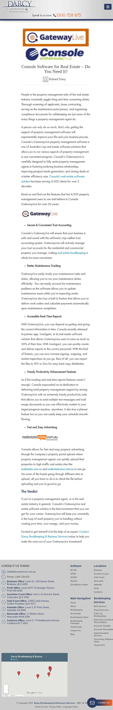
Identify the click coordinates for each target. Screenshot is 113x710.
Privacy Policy (55, 707)
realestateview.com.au (61, 469)
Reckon (73, 581)
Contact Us (75, 630)
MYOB (73, 570)
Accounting (75, 613)
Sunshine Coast (101, 574)
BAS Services (100, 606)
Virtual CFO (99, 645)
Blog (72, 634)
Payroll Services (101, 610)
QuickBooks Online (79, 584)
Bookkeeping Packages (76, 622)
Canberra (98, 592)
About (73, 606)
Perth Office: (14, 588)
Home (73, 602)
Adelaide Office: (16, 607)
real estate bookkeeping (71, 253)
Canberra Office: (16, 620)
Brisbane (98, 570)
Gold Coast (99, 577)
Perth (96, 588)
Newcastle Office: (16, 614)
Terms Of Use (41, 707)
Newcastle (98, 581)
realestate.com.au (31, 469)
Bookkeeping (76, 610)
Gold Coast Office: (17, 601)
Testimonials (76, 627)
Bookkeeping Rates (79, 617)
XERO (73, 574)
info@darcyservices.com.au (21, 571)
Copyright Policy (70, 707)
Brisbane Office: (16, 581)
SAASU (73, 577)
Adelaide (98, 584)
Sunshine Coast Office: (20, 594)
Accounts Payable (102, 626)
